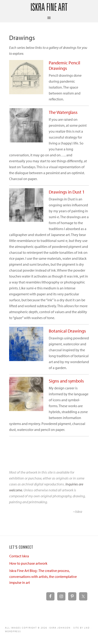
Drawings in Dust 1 (67, 192)
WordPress (13, 631)
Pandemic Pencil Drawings (64, 65)
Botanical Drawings (67, 331)
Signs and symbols (66, 381)
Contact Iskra (19, 556)
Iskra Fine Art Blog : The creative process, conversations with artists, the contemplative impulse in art (43, 576)
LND (87, 627)
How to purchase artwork (28, 563)
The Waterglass (63, 112)
